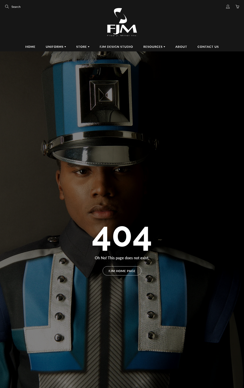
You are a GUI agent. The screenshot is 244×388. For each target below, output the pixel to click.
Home (30, 46)
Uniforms (55, 46)
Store (82, 46)
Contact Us (208, 46)
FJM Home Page (122, 270)
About (181, 46)
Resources (153, 46)
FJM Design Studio (116, 46)
